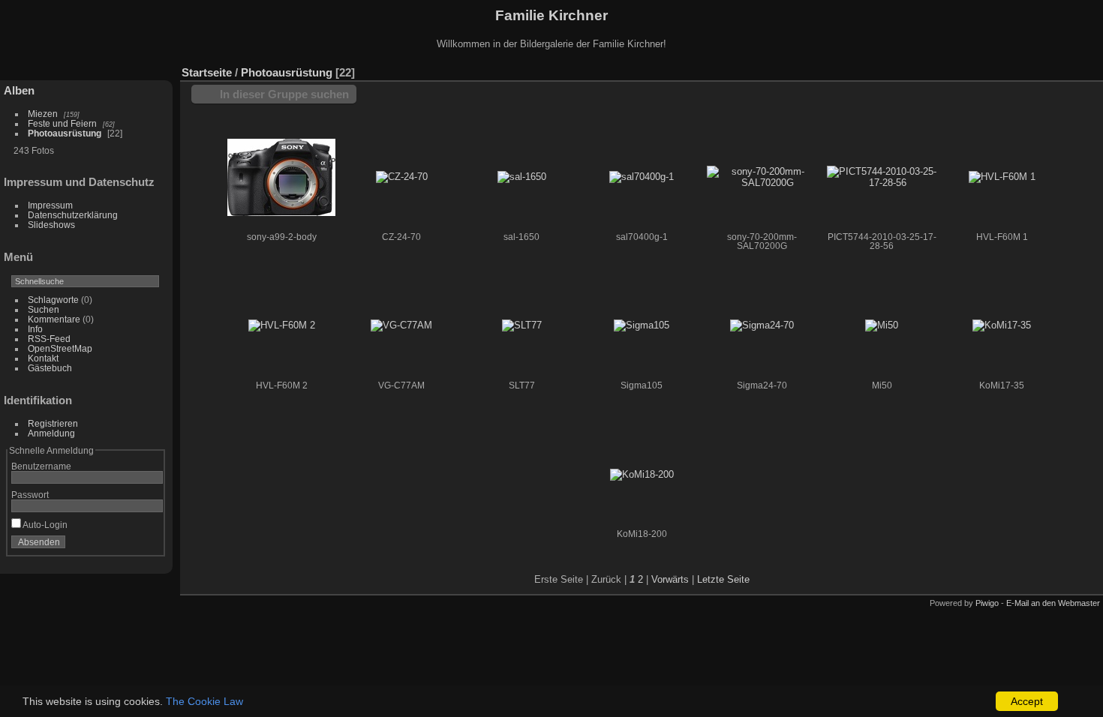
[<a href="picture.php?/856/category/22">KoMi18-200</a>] (641, 474)
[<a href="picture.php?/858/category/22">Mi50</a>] (881, 326)
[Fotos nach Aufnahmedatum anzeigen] (1068, 69)
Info (35, 329)
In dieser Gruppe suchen (284, 94)
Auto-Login (44, 525)
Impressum (50, 205)
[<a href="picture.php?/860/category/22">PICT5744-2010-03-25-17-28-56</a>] (881, 177)
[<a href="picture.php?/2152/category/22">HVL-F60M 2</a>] (281, 326)
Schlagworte (53, 299)
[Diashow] (1023, 69)
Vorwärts (670, 579)
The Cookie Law (204, 701)
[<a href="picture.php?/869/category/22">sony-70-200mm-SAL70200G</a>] (761, 177)
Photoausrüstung (64, 133)
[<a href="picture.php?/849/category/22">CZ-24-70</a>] (401, 177)
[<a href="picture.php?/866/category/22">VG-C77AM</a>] (401, 326)
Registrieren (53, 423)
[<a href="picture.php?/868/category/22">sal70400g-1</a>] (641, 177)
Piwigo (987, 603)
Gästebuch (50, 368)
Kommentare (54, 319)
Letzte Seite (723, 579)
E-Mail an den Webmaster (1053, 603)
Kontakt (43, 358)
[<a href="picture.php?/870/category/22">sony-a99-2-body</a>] (281, 177)
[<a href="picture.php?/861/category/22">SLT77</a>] (521, 326)
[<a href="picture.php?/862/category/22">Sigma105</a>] (641, 326)
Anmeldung (51, 433)
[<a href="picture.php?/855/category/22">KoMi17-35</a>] (1001, 326)
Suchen (43, 309)
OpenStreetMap (60, 348)
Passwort (30, 495)
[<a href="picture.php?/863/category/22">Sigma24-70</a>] (761, 326)
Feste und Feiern (62, 123)
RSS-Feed (49, 339)
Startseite (207, 72)
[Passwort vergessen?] (148, 545)
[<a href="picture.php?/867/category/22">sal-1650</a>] (521, 177)
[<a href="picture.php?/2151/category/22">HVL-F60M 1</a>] (1001, 177)
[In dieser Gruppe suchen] (959, 64)
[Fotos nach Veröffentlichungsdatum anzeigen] (1046, 69)
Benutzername (41, 466)
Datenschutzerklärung (73, 215)
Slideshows (51, 225)
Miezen (43, 113)
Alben (19, 90)
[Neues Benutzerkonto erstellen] (129, 545)
